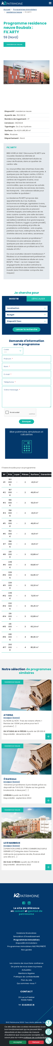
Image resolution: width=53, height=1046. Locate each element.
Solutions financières (26, 933)
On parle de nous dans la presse (26, 966)
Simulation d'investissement (26, 936)
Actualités (26, 970)
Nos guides (26, 949)
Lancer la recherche (26, 329)
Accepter (17, 1042)
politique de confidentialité (35, 1037)
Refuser (36, 1042)
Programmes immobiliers (25, 9)
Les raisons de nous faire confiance (26, 963)
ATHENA (8, 715)
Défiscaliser (38, 298)
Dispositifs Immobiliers (26, 943)
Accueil (7, 9)
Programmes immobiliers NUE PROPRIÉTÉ (26, 946)
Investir (14, 298)
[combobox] (14, 308)
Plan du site (26, 980)
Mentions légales (26, 973)
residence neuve (14, 12)
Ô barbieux (10, 779)
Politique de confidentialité (26, 976)
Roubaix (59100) (12, 718)
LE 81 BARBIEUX (12, 843)
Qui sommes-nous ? (26, 983)
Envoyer (26, 421)
